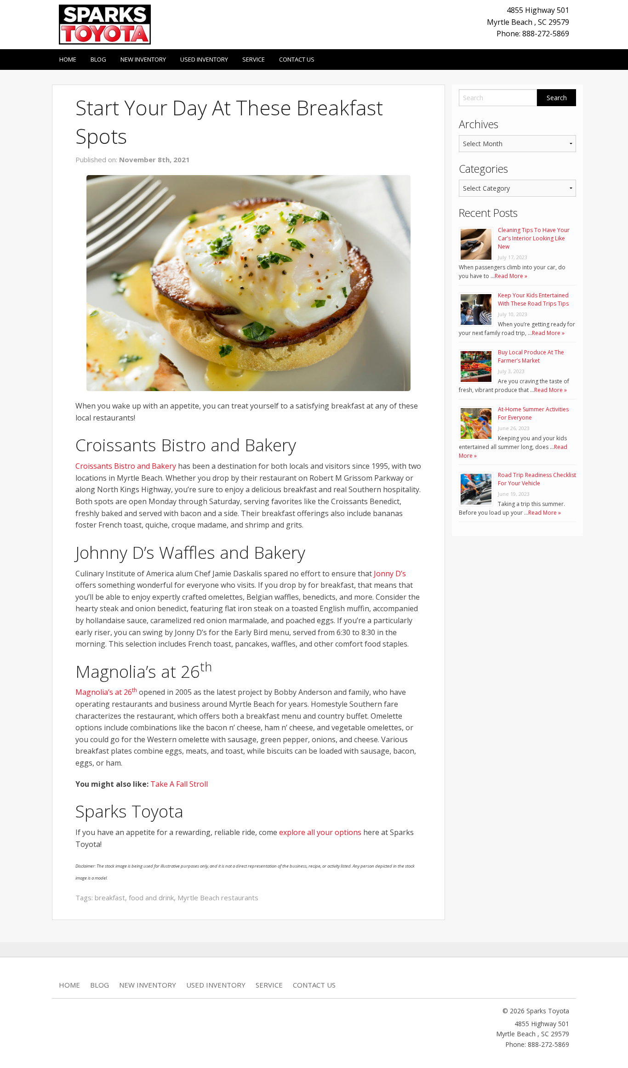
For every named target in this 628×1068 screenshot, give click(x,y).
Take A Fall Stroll (179, 784)
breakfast (110, 897)
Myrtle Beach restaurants (217, 897)
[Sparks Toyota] (105, 24)
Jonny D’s (390, 573)
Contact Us (296, 59)
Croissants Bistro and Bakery (125, 466)
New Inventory (143, 59)
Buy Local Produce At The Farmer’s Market (531, 356)
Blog (98, 59)
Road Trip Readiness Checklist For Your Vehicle (537, 479)
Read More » (511, 276)
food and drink (151, 897)
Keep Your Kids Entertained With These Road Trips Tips (533, 299)
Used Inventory (204, 59)
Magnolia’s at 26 (106, 692)
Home (67, 59)
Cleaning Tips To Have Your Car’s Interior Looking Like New (534, 238)
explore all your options (320, 832)
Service (253, 59)
